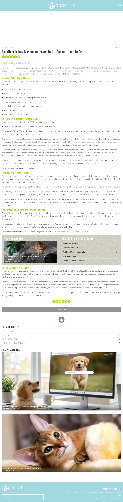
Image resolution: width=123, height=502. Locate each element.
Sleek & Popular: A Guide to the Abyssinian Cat (22, 468)
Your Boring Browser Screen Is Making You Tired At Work (27, 406)
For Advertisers (97, 493)
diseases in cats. (35, 81)
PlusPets (13, 488)
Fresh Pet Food (69, 256)
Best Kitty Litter (10, 339)
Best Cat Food (9, 335)
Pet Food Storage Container (75, 252)
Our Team (67, 493)
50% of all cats (88, 68)
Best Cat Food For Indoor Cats (75, 261)
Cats (120, 47)
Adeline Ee (8, 261)
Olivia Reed (6, 470)
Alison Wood (6, 47)
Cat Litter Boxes (10, 331)
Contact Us (77, 493)
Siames (93, 139)
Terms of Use (109, 493)
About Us (86, 493)
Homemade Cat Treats (13, 343)
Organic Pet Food (70, 248)
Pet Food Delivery (70, 243)
